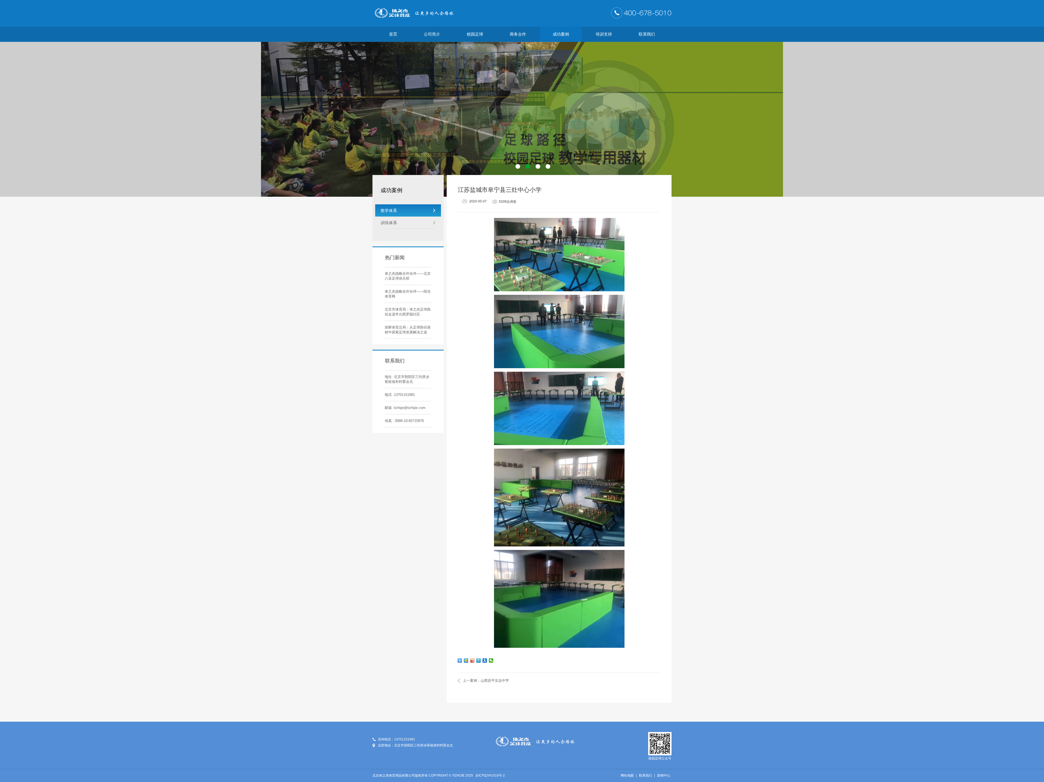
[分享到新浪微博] (472, 660)
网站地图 (627, 775)
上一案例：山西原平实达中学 (486, 680)
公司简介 (432, 34)
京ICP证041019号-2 (490, 775)
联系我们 (647, 34)
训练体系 (389, 222)
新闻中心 (663, 775)
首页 (393, 34)
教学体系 (389, 210)
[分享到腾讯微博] (478, 660)
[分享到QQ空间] (466, 660)
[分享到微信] (491, 660)
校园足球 (475, 34)
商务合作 (518, 34)
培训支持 (604, 34)
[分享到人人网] (485, 660)
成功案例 (561, 34)
